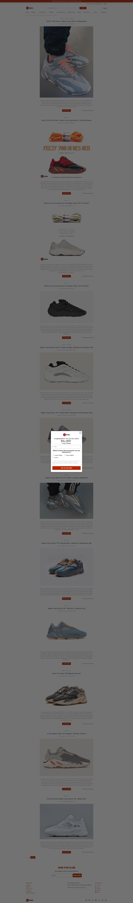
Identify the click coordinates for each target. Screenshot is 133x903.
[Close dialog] (80, 433)
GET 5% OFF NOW (66, 468)
